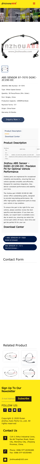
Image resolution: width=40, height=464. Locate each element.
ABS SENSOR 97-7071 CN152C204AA (14, 247)
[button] (37, 44)
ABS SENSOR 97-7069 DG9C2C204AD (15, 239)
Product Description (13, 131)
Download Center (12, 137)
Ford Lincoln (11, 17)
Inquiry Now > (13, 120)
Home (3, 17)
